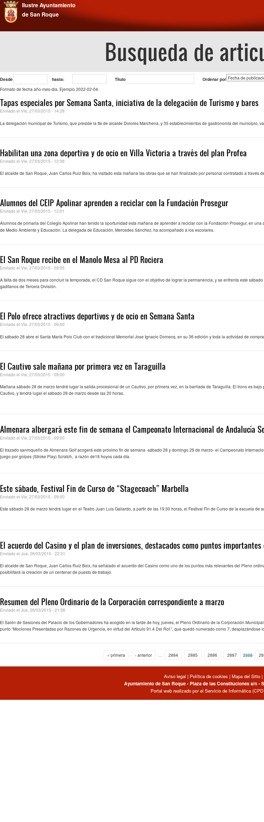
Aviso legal (175, 676)
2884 (173, 655)
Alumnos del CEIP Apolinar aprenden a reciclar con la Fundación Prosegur (114, 202)
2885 (193, 655)
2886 (212, 655)
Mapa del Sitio (246, 676)
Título (120, 79)
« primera (116, 655)
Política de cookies (209, 676)
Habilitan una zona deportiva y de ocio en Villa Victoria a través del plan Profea (123, 152)
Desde (6, 79)
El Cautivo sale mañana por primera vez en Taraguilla (83, 366)
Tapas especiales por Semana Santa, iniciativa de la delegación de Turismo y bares (129, 102)
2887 (232, 655)
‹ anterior (143, 655)
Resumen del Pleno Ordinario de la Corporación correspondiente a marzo (112, 601)
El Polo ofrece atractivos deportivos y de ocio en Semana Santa (97, 316)
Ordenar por (214, 79)
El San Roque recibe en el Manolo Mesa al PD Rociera (81, 259)
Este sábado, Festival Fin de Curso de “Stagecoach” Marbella (94, 488)
